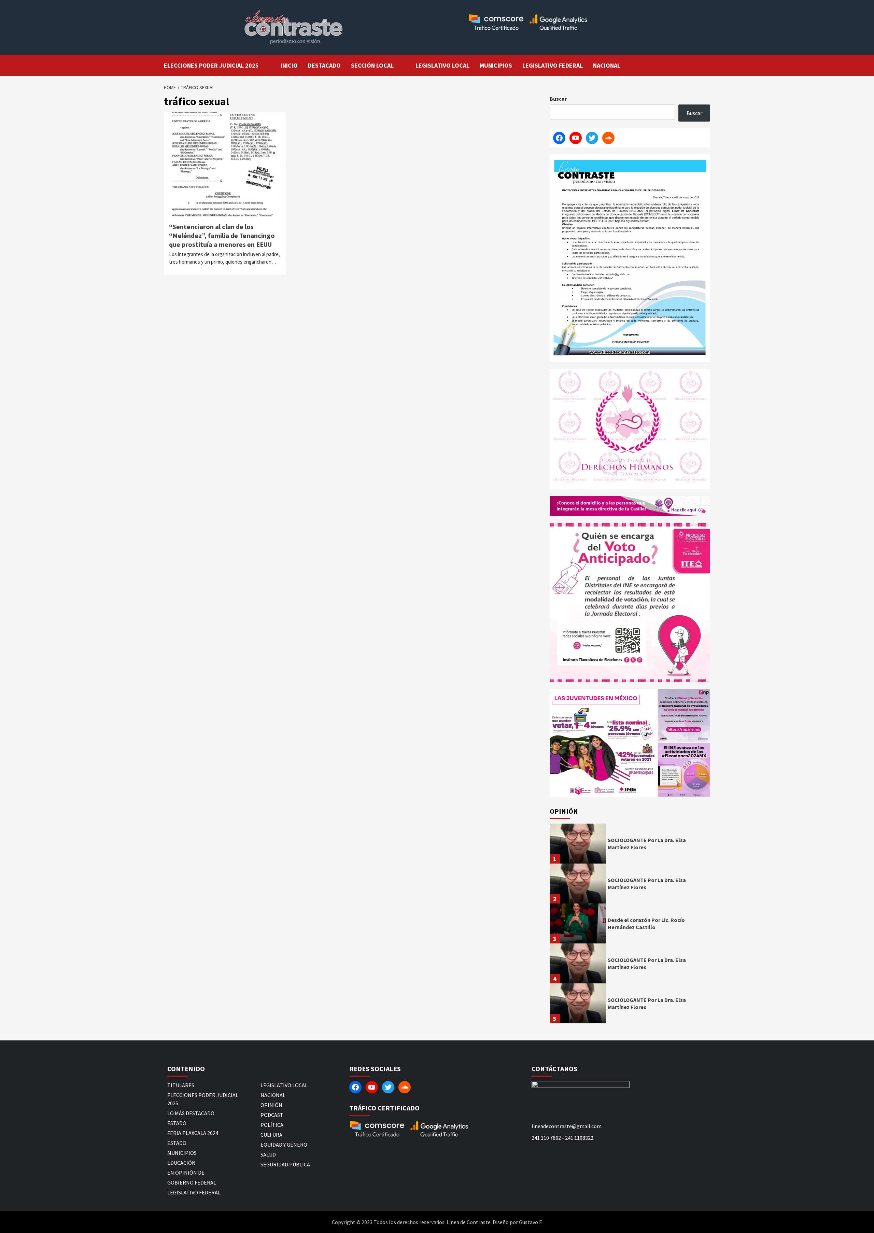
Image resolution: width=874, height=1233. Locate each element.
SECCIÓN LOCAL (372, 65)
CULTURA (271, 1134)
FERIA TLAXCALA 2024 (192, 1133)
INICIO (289, 65)
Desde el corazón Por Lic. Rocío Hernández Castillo (646, 923)
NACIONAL (606, 65)
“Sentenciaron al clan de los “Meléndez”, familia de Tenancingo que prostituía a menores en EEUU (222, 235)
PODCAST (271, 1114)
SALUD (268, 1154)
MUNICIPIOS (496, 65)
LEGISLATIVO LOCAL (442, 65)
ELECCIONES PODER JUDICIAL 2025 (211, 65)
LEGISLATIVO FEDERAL (552, 65)
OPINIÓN (271, 1105)
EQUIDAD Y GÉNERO (283, 1144)
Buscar (558, 98)
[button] (603, 743)
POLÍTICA (271, 1124)
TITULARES (180, 1085)
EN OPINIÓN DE (186, 1172)
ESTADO (176, 1123)
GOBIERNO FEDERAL (191, 1182)
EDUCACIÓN (181, 1162)
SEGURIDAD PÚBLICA (285, 1164)
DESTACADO (324, 65)
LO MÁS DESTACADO (190, 1113)
